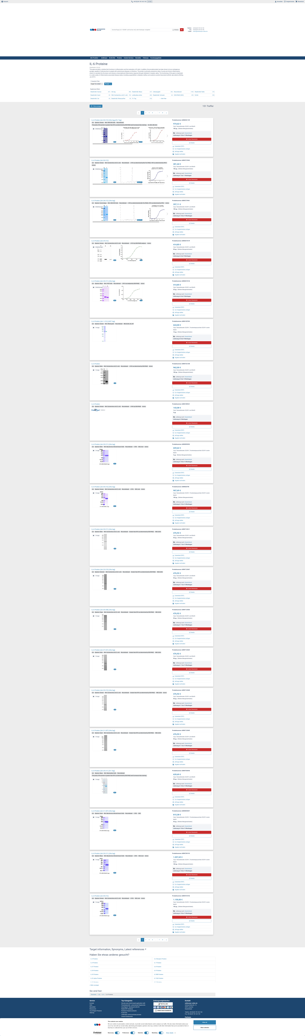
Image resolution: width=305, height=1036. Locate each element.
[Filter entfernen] (102, 84)
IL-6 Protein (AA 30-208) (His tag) (103, 610)
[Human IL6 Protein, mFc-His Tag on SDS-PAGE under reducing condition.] (104, 135)
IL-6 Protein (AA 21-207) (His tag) (103, 730)
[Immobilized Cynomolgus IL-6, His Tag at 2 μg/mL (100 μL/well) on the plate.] (157, 213)
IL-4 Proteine (94, 963)
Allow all (204, 1022)
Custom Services (128, 58)
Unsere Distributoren (127, 1016)
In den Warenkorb (192, 139)
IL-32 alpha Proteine (96, 978)
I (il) (99, 994)
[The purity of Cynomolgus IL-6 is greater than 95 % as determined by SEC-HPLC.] (130, 213)
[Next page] (166, 113)
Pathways (145, 58)
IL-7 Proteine (157, 963)
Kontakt (150, 1)
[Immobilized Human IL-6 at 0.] (157, 175)
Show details (169, 1033)
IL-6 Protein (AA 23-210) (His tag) (103, 569)
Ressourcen (93, 1009)
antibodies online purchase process (131, 1014)
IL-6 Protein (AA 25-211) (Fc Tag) (103, 771)
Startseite (93, 994)
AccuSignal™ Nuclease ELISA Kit (130, 1007)
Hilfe (91, 1005)
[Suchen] (182, 29)
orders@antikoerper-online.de (200, 31)
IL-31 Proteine (94, 982)
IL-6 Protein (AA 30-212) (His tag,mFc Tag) (107, 120)
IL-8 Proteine (157, 966)
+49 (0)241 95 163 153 (139, 1)
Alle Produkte (94, 58)
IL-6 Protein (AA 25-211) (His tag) (103, 281)
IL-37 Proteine (94, 966)
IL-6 (103, 994)
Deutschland (188, 133)
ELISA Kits (112, 58)
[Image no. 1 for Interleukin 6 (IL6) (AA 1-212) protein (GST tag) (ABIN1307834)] (104, 334)
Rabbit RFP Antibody (127, 1009)
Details (193, 143)
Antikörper (104, 58)
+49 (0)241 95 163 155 (193, 1014)
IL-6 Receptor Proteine (160, 959)
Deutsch (5, 1)
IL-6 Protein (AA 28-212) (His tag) (103, 201)
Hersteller (138, 58)
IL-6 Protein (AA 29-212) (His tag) (103, 690)
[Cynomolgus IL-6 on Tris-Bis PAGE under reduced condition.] (104, 213)
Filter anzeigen (97, 106)
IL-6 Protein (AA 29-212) (100, 241)
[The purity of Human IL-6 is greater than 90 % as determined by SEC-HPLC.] (130, 175)
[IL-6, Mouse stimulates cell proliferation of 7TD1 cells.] (130, 293)
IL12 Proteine (158, 982)
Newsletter (92, 1007)
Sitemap (92, 1012)
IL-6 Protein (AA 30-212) (100, 160)
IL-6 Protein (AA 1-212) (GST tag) (103, 321)
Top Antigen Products (96, 1011)
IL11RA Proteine (158, 978)
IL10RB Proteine (158, 974)
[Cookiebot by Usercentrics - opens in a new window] (97, 1033)
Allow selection (204, 1027)
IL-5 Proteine (94, 959)
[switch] (132, 1033)
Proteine (119, 58)
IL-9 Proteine (157, 970)
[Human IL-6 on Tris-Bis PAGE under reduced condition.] (104, 175)
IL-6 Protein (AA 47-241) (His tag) (103, 650)
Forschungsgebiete (155, 58)
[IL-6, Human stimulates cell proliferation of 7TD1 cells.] (130, 253)
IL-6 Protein (96, 364)
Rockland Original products (129, 1011)
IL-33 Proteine (94, 974)
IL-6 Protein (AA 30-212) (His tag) (103, 487)
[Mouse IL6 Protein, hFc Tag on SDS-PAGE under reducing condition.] (104, 785)
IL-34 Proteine (94, 970)
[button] (167, 136)
